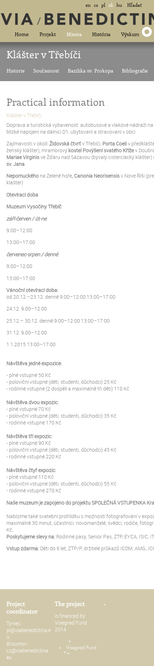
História (101, 34)
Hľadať (134, 5)
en (88, 5)
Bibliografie (135, 70)
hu (119, 5)
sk (111, 5)
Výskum (130, 34)
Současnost (46, 70)
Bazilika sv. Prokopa (90, 70)
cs (96, 5)
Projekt (47, 34)
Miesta (74, 34)
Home (22, 34)
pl (103, 5)
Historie (15, 70)
